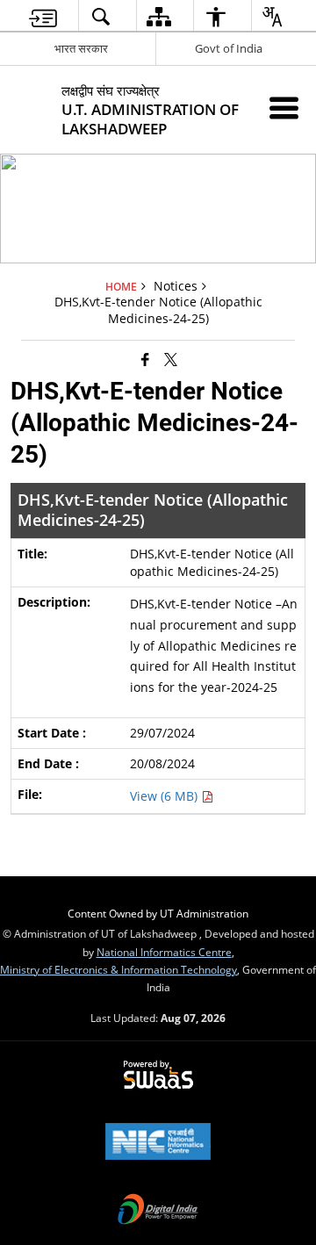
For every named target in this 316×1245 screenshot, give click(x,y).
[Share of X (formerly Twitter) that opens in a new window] (171, 358)
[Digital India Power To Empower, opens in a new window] (158, 1211)
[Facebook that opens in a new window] (145, 358)
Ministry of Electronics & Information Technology (118, 969)
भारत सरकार (81, 48)
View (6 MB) (165, 796)
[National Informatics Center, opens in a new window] (158, 1143)
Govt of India (228, 48)
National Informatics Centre (164, 952)
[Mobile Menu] (284, 107)
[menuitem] (43, 16)
